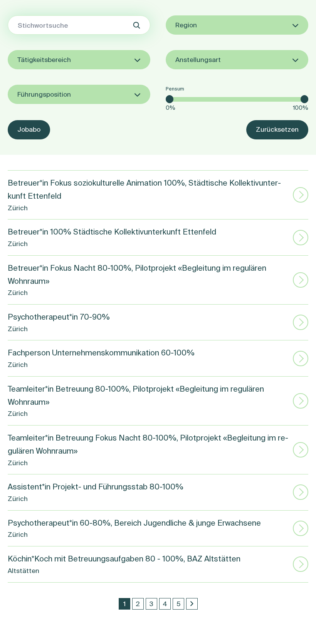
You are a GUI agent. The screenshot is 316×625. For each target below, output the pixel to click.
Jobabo (28, 129)
